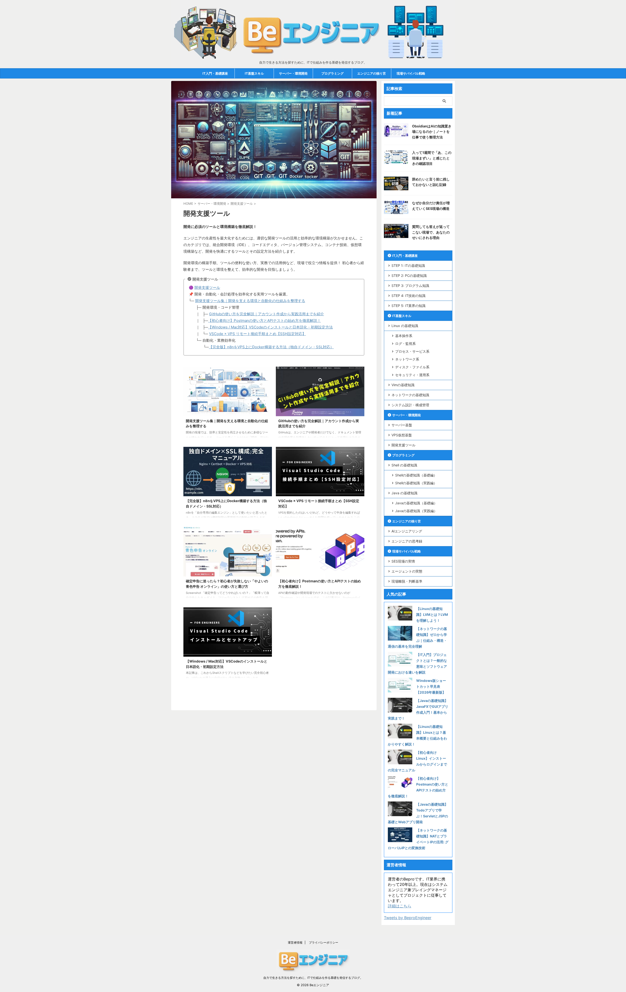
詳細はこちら (399, 905)
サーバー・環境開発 (293, 73)
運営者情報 (295, 942)
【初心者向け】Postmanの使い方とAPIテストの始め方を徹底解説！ (264, 320)
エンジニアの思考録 (406, 541)
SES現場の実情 (403, 561)
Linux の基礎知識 (404, 326)
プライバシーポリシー (323, 942)
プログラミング (332, 73)
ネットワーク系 (407, 359)
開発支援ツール (207, 287)
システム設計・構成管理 (410, 405)
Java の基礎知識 (404, 493)
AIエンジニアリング (406, 531)
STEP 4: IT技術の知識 (408, 295)
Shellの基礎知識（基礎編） (416, 475)
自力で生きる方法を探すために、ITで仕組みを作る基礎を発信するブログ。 (313, 978)
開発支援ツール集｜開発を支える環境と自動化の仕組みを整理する (250, 300)
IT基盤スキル (254, 73)
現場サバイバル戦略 (411, 73)
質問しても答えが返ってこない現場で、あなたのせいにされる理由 (431, 232)
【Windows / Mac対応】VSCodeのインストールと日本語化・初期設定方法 (270, 327)
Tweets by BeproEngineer (407, 917)
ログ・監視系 (405, 343)
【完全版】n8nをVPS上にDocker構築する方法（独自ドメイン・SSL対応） (271, 347)
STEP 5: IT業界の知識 (408, 306)
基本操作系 (403, 336)
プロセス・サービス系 (412, 351)
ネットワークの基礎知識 (410, 395)
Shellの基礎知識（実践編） (416, 483)
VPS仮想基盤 (401, 435)
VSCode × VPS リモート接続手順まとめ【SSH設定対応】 (257, 333)
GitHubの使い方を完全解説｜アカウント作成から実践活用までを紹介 (266, 314)
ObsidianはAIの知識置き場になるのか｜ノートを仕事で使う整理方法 (431, 131)
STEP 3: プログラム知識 (410, 285)
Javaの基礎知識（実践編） (416, 511)
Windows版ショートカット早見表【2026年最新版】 (431, 686)
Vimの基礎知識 (402, 385)
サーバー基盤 (401, 425)
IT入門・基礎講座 (215, 73)
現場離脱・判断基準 (406, 581)
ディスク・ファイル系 (412, 367)
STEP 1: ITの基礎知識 (408, 265)
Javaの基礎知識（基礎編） (416, 503)
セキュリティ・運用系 (412, 375)
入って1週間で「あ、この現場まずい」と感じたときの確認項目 (431, 158)
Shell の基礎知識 (404, 465)
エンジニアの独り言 (371, 73)
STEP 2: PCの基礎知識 (409, 275)
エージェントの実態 (406, 571)
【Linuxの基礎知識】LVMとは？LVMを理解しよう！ (432, 614)
